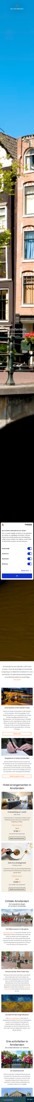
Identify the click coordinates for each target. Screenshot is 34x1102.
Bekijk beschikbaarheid (17, 838)
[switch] (29, 553)
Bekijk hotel (17, 734)
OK (17, 576)
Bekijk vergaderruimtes (17, 776)
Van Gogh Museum (14, 1018)
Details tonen (25, 570)
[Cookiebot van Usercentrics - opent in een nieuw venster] (25, 525)
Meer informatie (17, 825)
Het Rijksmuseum (8, 932)
